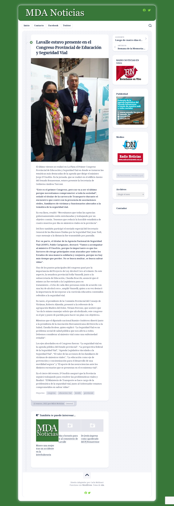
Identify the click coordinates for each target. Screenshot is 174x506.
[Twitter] (149, 10)
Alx (102, 485)
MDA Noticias (57, 403)
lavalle (78, 393)
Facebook (53, 25)
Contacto (39, 25)
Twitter (67, 25)
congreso (52, 393)
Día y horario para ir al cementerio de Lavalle (68, 438)
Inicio (27, 25)
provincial (88, 393)
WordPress (87, 485)
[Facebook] (144, 10)
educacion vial (65, 393)
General (69, 404)
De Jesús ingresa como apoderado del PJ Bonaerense (90, 438)
